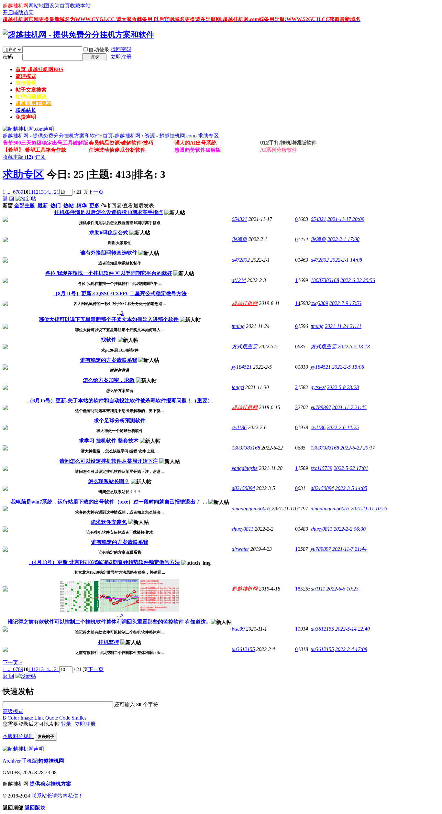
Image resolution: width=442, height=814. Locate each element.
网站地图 (38, 5)
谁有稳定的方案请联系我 (108, 360)
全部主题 (24, 205)
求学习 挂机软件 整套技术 (108, 440)
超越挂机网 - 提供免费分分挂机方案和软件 (51, 135)
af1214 (239, 280)
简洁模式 (26, 76)
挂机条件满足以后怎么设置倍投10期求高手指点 (108, 212)
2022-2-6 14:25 (343, 427)
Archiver (12, 761)
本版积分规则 (18, 736)
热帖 (68, 205)
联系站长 (26, 110)
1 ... (6, 192)
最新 (43, 205)
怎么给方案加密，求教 (109, 380)
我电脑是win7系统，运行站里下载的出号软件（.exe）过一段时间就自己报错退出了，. (109, 502)
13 (41, 192)
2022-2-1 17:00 (343, 239)
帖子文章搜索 (31, 89)
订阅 (40, 157)
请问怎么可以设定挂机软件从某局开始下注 (109, 461)
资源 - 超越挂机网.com (170, 135)
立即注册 (121, 57)
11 (30, 192)
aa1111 (318, 589)
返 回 (8, 198)
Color (13, 718)
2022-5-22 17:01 (351, 468)
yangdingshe (245, 468)
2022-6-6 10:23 (342, 589)
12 (36, 192)
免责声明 (26, 117)
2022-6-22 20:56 (357, 280)
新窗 (8, 205)
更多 (94, 205)
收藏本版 (18, 157)
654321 (239, 219)
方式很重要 (245, 346)
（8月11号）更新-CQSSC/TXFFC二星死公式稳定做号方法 (120, 293)
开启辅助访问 (18, 12)
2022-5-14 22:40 (352, 629)
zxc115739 (321, 468)
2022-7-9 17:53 (345, 303)
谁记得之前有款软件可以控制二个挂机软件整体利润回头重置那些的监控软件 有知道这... (109, 621)
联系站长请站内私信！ (57, 795)
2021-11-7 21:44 (349, 549)
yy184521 (242, 367)
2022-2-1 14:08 (346, 260)
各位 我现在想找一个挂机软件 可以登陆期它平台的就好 (108, 273)
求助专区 (208, 135)
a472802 (241, 260)
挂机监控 (108, 642)
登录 (66, 724)
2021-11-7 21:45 (349, 407)
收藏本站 (80, 5)
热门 (55, 205)
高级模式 (13, 711)
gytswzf (318, 387)
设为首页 (59, 5)
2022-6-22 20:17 (357, 447)
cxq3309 (319, 303)
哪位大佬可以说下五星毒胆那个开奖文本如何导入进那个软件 (109, 319)
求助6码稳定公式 (108, 232)
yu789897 (321, 407)
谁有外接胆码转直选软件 (108, 252)
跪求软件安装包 (109, 522)
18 (297, 589)
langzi (238, 387)
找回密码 (121, 49)
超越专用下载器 (34, 103)
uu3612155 (322, 629)
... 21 (54, 192)
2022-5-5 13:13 (354, 346)
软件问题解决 (31, 96)
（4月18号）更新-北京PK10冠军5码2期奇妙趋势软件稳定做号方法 (104, 562)
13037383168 (325, 280)
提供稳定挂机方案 (50, 784)
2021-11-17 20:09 (345, 219)
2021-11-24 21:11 (343, 326)
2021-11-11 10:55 (369, 508)
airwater (240, 549)
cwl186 (239, 427)
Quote (51, 718)
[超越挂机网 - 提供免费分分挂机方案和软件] (78, 34)
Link (39, 718)
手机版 (29, 761)
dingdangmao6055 (251, 508)
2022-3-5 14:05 (351, 488)
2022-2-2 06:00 (350, 529)
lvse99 (238, 629)
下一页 (96, 192)
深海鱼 (239, 239)
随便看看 (26, 83)
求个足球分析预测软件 (120, 420)
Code (64, 718)
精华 (81, 205)
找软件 (108, 339)
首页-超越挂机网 (39, 69)
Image (26, 718)
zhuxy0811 (242, 529)
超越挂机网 (15, 5)
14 (46, 192)
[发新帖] (26, 198)
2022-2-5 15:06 (348, 367)
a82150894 (243, 488)
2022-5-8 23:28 (343, 387)
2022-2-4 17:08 (351, 649)
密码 (8, 57)
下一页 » (12, 662)
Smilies (79, 718)
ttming (238, 326)
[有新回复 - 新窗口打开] (5, 220)
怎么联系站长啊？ (108, 481)
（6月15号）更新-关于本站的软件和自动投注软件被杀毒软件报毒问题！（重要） (120, 400)
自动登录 (99, 49)
